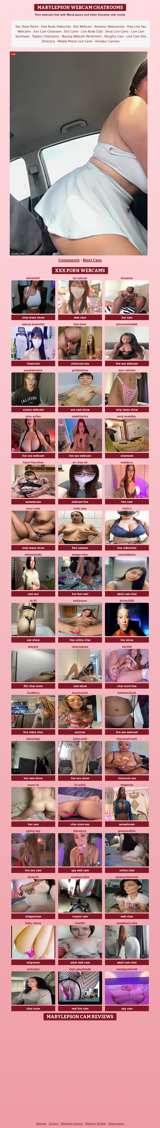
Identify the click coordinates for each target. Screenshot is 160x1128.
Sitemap (41, 1123)
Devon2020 (127, 600)
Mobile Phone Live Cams (75, 41)
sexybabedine (33, 370)
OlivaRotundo (33, 554)
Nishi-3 (127, 508)
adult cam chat (127, 594)
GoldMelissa (80, 370)
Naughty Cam (114, 36)
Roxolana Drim (80, 877)
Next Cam (92, 260)
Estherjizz (33, 969)
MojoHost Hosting (72, 1123)
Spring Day (33, 831)
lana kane (80, 324)
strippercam (33, 916)
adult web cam (80, 962)
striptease (33, 962)
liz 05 (33, 600)
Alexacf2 (33, 877)
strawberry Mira (127, 923)
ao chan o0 (80, 462)
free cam (126, 502)
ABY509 (127, 646)
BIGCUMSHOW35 (127, 739)
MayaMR (33, 646)
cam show (80, 686)
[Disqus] (80, 1071)
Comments (69, 260)
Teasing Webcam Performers (82, 36)
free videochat (126, 548)
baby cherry (33, 923)
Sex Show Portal (26, 26)
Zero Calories (126, 370)
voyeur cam (80, 916)
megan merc (80, 554)
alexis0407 (33, 278)
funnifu (80, 923)
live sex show (80, 778)
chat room (33, 1008)
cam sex (33, 594)
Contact (53, 1123)
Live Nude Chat (92, 31)
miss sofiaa (33, 416)
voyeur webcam (33, 409)
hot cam (127, 317)
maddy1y (127, 462)
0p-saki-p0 (80, 278)
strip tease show (33, 317)
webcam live (80, 502)
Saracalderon (127, 554)
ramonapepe (80, 646)
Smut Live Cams (117, 31)
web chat (80, 317)
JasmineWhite (127, 831)
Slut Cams (71, 31)
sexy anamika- (126, 416)
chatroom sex (80, 363)
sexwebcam (33, 502)
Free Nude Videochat (56, 26)
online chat (126, 870)
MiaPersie (126, 785)
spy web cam (80, 870)
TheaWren (127, 278)
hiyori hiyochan (33, 462)
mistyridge (33, 739)
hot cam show (33, 778)
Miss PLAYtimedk (80, 969)
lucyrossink (80, 693)
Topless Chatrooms (45, 36)
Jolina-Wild (80, 739)
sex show (33, 640)
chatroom (33, 363)
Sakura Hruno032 (33, 324)
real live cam (80, 1008)
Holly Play (80, 508)
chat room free (127, 686)
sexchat (80, 732)
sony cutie (33, 508)
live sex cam (33, 870)
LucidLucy (33, 693)
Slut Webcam (82, 26)
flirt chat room (33, 686)
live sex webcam (127, 363)
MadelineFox (80, 416)
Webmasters (116, 1123)
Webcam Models (95, 1123)
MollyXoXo (80, 600)
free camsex (80, 548)
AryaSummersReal (127, 877)
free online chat (80, 640)
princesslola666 (126, 324)
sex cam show (80, 409)
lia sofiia (80, 785)
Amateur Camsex (107, 41)
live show (127, 640)
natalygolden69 (126, 969)
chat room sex (80, 824)
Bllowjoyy (80, 831)
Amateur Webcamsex (109, 26)
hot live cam (80, 594)
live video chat (33, 732)
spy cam (126, 1008)
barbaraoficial (127, 693)
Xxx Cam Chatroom (47, 31)
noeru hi (33, 785)
